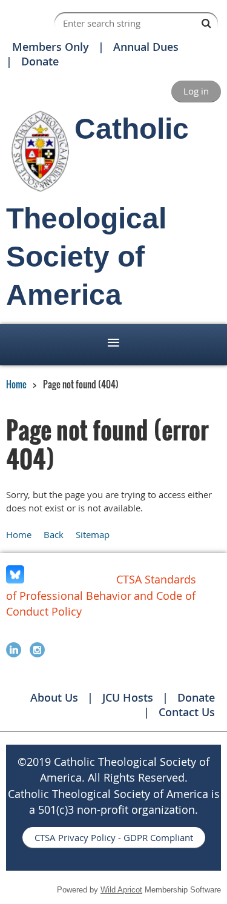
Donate (40, 61)
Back (54, 534)
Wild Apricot (121, 889)
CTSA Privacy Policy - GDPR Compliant (114, 837)
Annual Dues (146, 46)
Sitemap (93, 534)
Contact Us (187, 712)
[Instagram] (37, 649)
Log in (196, 91)
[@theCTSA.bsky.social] (15, 580)
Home (16, 384)
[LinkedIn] (13, 649)
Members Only (50, 46)
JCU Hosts (127, 697)
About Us (54, 697)
